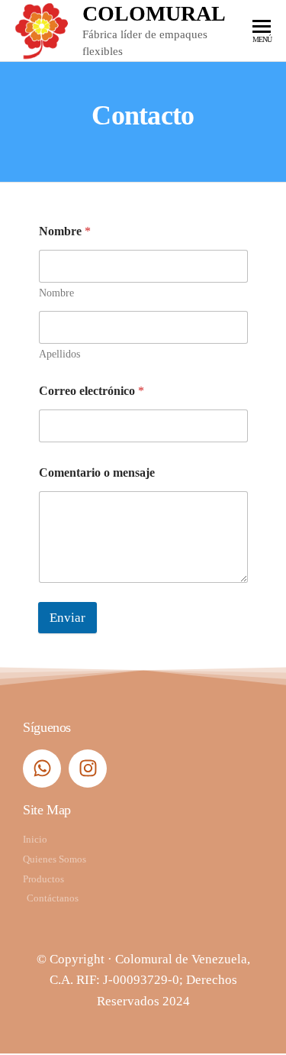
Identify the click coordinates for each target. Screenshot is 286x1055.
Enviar (67, 617)
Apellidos (59, 354)
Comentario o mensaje (97, 472)
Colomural (154, 13)
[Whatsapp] (42, 768)
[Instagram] (88, 768)
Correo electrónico (91, 390)
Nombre (56, 293)
